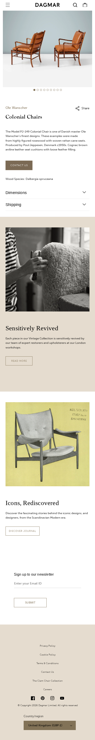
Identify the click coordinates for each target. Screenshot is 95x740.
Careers (47, 689)
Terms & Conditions (47, 663)
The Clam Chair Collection (47, 680)
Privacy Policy (47, 645)
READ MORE (19, 360)
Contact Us (19, 165)
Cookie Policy (47, 654)
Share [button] (85, 108)
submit (30, 602)
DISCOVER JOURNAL (22, 531)
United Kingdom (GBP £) (45, 725)
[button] (8, 5)
